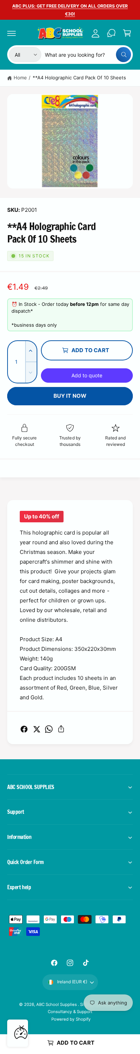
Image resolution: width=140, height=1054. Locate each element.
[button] (11, 33)
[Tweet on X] (36, 729)
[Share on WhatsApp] (49, 729)
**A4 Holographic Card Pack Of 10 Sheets (79, 77)
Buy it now (70, 395)
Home (20, 77)
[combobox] (88, 54)
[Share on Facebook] (24, 729)
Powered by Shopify (70, 1019)
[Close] (21, 1028)
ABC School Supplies (57, 1004)
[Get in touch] (111, 33)
